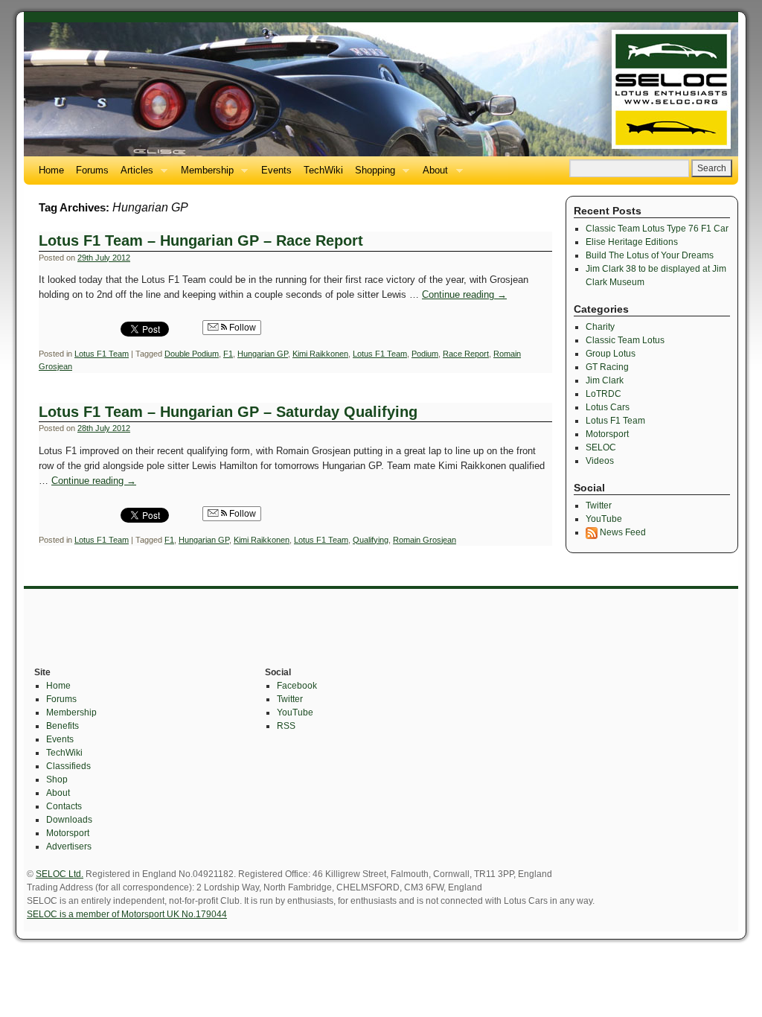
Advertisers (69, 846)
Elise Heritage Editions (632, 242)
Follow (241, 327)
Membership (204, 175)
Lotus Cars (608, 407)
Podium (425, 353)
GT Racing (607, 367)
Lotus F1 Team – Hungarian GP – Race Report (201, 240)
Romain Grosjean (424, 539)
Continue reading (464, 294)
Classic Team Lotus (625, 340)
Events (276, 170)
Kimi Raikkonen (320, 353)
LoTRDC (603, 394)
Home (51, 170)
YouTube (604, 519)
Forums (92, 170)
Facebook (297, 685)
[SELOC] (381, 89)
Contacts (64, 806)
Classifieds (68, 766)
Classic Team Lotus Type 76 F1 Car (657, 228)
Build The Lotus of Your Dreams (650, 255)
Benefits (62, 726)
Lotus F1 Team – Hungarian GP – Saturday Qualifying (228, 412)
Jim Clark (605, 380)
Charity (600, 327)
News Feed (622, 532)
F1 (228, 353)
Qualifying (370, 539)
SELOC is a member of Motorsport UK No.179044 (127, 914)
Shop (57, 779)
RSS (286, 726)
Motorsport (607, 434)
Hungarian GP (262, 353)
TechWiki (323, 170)
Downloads (69, 819)
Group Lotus (610, 353)
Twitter (599, 505)
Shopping (372, 175)
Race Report (466, 353)
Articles (134, 175)
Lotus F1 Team (101, 353)
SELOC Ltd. (59, 874)
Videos (600, 461)
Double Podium (191, 353)
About (432, 175)
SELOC (601, 447)
